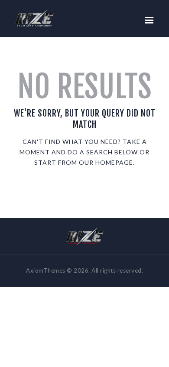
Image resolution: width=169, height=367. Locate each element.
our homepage (106, 162)
